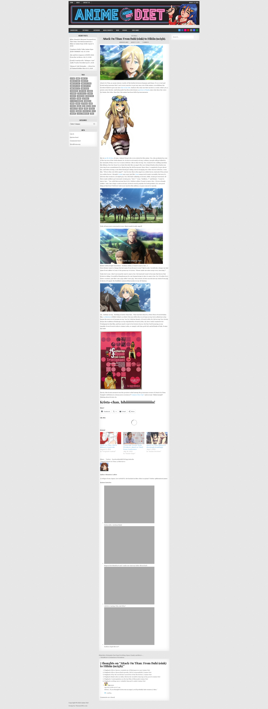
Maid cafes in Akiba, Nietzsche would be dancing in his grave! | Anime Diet (135, 677)
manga (79, 106)
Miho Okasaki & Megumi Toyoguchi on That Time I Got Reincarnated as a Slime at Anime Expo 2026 (83, 42)
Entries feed (74, 137)
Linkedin (131, 459)
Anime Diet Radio (75, 81)
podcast (91, 109)
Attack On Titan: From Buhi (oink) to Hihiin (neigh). (134, 39)
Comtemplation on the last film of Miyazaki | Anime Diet (129, 679)
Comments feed (75, 141)
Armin (120, 174)
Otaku (80, 109)
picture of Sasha (144, 90)
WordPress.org (75, 144)
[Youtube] (188, 30)
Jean (137, 174)
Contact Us (86, 2)
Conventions (74, 30)
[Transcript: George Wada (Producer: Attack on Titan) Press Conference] (133, 438)
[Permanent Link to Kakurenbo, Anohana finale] (129, 523)
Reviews (124, 30)
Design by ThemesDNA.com (78, 706)
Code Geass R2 (82, 94)
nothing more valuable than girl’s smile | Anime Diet (128, 681)
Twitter (108, 459)
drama (79, 99)
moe (84, 106)
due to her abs (125, 87)
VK (124, 459)
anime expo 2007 (75, 83)
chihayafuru (73, 91)
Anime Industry (74, 88)
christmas (82, 91)
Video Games (135, 30)
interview (84, 104)
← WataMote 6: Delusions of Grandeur (111, 657)
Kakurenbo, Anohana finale (113, 525)
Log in (72, 134)
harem (72, 104)
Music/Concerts (108, 30)
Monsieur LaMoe (123, 42)
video (91, 114)
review (72, 111)
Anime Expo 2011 (85, 86)
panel (85, 109)
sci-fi (93, 111)
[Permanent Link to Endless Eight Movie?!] (129, 644)
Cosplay (72, 99)
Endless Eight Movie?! (111, 646)
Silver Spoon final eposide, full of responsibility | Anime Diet (131, 672)
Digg (126, 459)
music (88, 106)
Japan (90, 104)
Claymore (73, 94)
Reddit (120, 459)
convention (80, 96)
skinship (72, 114)
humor (78, 104)
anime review (84, 88)
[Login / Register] (197, 30)
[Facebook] (182, 30)
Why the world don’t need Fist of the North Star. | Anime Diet (131, 674)
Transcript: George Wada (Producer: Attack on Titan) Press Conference (133, 447)
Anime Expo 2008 (86, 83)
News (117, 30)
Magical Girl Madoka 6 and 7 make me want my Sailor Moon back (125, 565)
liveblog (72, 106)
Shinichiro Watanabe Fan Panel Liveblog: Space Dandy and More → (121, 655)
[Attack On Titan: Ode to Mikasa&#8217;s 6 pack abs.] (110, 438)
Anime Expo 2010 (74, 86)
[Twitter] (179, 30)
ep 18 (106, 158)
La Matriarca (121, 461)
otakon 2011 (73, 109)
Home (71, 2)
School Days (86, 111)
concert (72, 96)
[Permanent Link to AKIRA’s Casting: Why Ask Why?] (129, 604)
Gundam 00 (87, 101)
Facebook (115, 459)
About (78, 2)
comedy (90, 94)
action (72, 78)
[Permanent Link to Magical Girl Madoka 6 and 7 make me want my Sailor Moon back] (129, 563)
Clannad (90, 91)
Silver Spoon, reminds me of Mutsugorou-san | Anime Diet (130, 670)
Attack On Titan (111, 461)
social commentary (83, 114)
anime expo (85, 81)
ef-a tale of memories (76, 101)
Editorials (86, 30)
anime (77, 78)
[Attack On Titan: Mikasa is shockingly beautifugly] (157, 438)
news (93, 106)
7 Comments (145, 42)
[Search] (191, 30)
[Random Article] (194, 30)
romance (78, 111)
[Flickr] (185, 30)
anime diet (84, 78)
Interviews (97, 30)
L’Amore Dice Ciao (137, 395)
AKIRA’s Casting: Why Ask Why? (115, 606)
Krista (111, 158)
